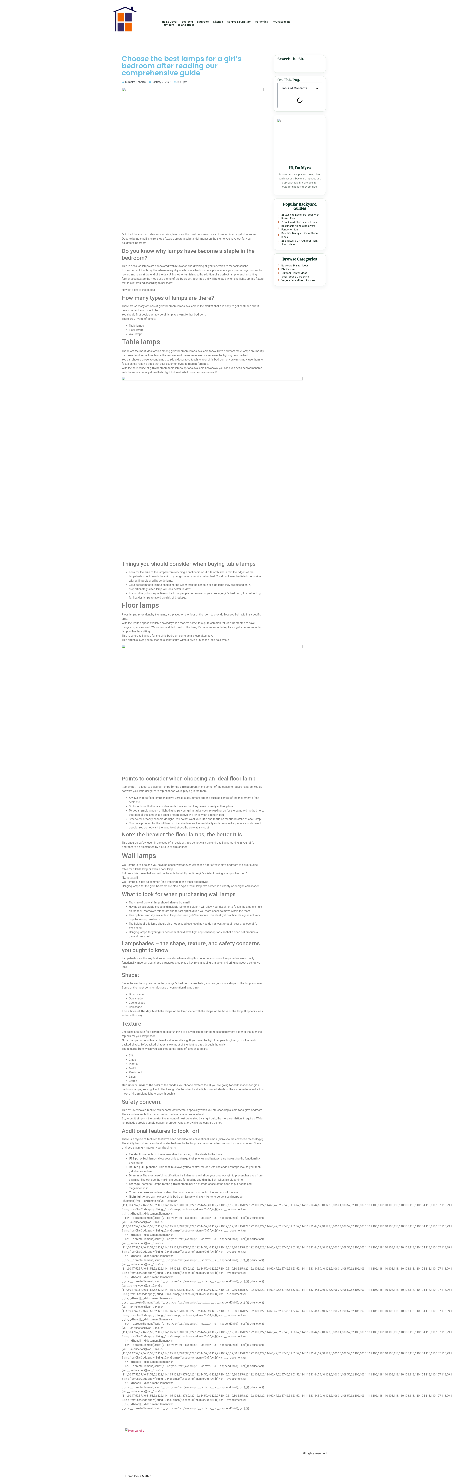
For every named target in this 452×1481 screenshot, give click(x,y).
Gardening (261, 21)
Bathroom (203, 21)
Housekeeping (281, 21)
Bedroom (187, 21)
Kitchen (218, 21)
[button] (317, 88)
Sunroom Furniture (239, 21)
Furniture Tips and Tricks (178, 24)
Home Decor (169, 21)
